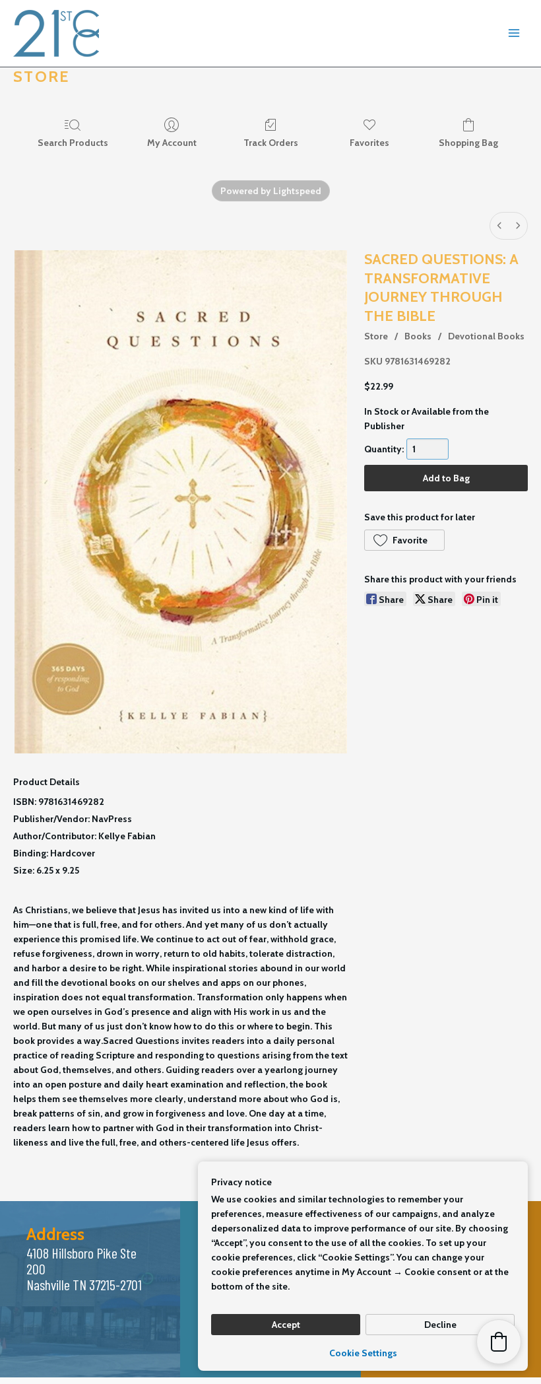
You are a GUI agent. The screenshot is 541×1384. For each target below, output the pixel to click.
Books (417, 336)
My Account (172, 143)
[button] (404, 540)
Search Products (73, 143)
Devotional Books (486, 336)
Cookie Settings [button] (363, 1353)
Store (376, 336)
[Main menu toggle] (514, 34)
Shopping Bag (468, 143)
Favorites (369, 143)
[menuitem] (499, 226)
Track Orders (270, 143)
